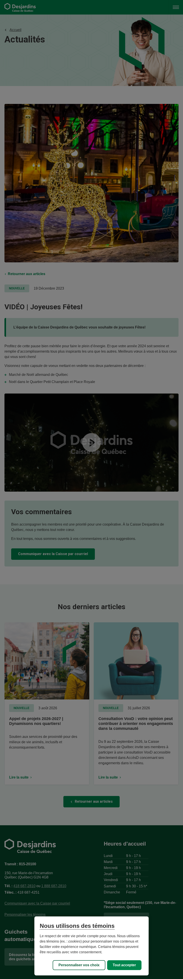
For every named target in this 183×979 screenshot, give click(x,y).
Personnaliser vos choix (79, 965)
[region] (91, 945)
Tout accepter (124, 965)
